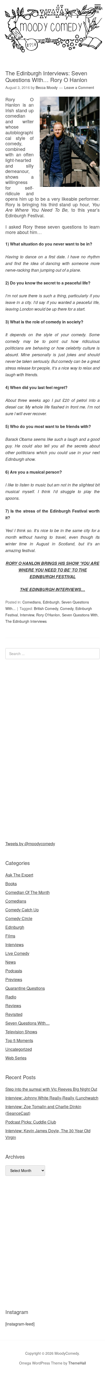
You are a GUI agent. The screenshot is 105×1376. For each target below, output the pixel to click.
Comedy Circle (18, 918)
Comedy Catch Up (22, 910)
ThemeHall (77, 1362)
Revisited (13, 1014)
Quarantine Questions (25, 988)
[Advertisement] (43, 749)
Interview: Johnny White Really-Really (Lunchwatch (51, 1098)
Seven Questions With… (27, 1023)
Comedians (31, 602)
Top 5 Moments (19, 1040)
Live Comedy (17, 953)
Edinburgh (51, 602)
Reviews (13, 1005)
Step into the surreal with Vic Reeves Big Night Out (51, 1089)
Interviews (14, 944)
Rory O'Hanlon (48, 614)
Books (11, 883)
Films (10, 936)
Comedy (66, 608)
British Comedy (46, 608)
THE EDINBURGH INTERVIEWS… (52, 589)
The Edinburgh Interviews (26, 621)
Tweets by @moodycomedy (30, 844)
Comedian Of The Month (27, 892)
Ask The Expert (19, 875)
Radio (10, 997)
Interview (27, 614)
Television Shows (21, 1032)
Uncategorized (18, 1049)
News (10, 962)
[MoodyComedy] (52, 48)
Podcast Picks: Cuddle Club (30, 1122)
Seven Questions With (80, 614)
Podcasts (13, 971)
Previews (13, 979)
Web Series (16, 1058)
